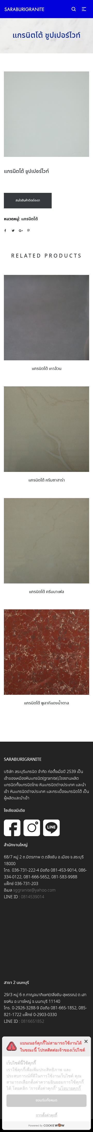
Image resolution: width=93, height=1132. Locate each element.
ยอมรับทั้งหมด (46, 1100)
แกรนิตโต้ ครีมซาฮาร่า (46, 480)
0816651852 (32, 1022)
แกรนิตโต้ (29, 219)
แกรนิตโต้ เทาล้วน (46, 369)
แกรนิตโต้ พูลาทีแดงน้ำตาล (46, 703)
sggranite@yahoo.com (34, 890)
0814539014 (32, 897)
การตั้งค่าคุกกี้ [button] (46, 1115)
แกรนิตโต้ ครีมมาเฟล (46, 592)
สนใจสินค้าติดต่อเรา (28, 200)
